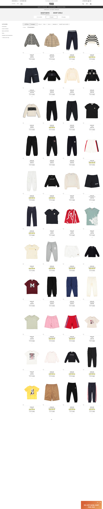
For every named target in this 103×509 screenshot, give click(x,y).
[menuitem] (13, 4)
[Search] (83, 4)
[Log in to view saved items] (87, 4)
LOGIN (89, 1)
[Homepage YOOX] (51, 4)
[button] (11, 26)
